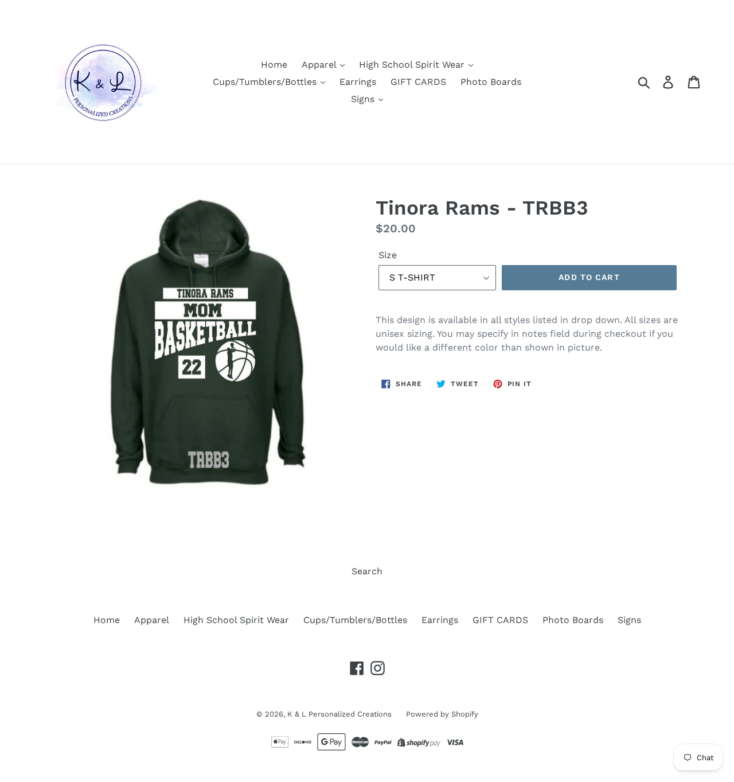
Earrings (357, 81)
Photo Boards (490, 81)
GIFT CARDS (418, 81)
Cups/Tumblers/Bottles (266, 81)
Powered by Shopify (442, 714)
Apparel (320, 64)
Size (387, 255)
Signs (364, 99)
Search (367, 571)
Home (274, 64)
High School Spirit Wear (413, 64)
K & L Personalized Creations (339, 714)
